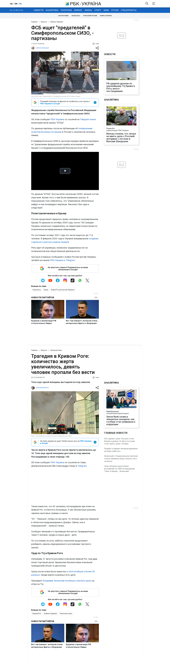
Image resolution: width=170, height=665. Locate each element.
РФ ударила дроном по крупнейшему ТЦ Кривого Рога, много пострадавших (120, 87)
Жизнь (88, 10)
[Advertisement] (65, 486)
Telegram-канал (88, 119)
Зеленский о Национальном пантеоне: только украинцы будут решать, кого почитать (121, 458)
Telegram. (82, 466)
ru (20, 4)
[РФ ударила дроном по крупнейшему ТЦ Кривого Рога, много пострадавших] (121, 70)
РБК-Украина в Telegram (62, 260)
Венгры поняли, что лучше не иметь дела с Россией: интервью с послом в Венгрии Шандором (121, 137)
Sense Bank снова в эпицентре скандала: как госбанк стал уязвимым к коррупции (121, 420)
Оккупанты (36, 290)
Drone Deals (76, 15)
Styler (115, 10)
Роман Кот (110, 128)
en (16, 4)
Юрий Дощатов (112, 411)
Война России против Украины (62, 290)
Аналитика (52, 10)
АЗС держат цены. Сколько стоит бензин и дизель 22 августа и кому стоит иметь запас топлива (119, 441)
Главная (34, 22)
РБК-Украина (57, 119)
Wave (106, 10)
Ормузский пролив (90, 15)
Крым (46, 290)
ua (11, 4)
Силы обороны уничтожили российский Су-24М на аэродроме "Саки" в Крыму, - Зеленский (119, 468)
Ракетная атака (66, 613)
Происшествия (56, 350)
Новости (38, 10)
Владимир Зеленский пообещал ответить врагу (67, 580)
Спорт (97, 10)
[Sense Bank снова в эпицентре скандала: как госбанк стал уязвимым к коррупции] (121, 399)
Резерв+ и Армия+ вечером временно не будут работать (121, 449)
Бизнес (78, 10)
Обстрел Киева (63, 15)
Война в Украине (106, 15)
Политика (66, 10)
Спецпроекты (128, 10)
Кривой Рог (36, 613)
